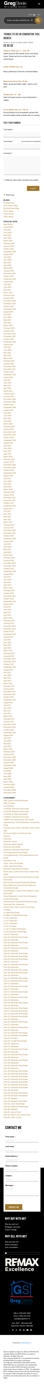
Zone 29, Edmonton (11, 1057)
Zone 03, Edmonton (11, 945)
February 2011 (9, 719)
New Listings (8, 211)
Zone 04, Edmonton (11, 951)
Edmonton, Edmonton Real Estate (16, 850)
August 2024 (8, 282)
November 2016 (10, 533)
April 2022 (7, 355)
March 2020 (8, 424)
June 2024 (8, 287)
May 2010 (7, 744)
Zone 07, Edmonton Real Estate (16, 964)
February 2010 (9, 752)
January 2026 (9, 246)
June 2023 (8, 317)
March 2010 (8, 749)
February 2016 (9, 558)
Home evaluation (11, 1245)
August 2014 (8, 604)
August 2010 (8, 735)
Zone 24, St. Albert (11, 1038)
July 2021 (7, 380)
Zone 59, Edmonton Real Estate (16, 1096)
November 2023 (10, 304)
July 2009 (7, 771)
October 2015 (9, 569)
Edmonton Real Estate (12, 847)
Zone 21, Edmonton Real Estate (16, 1027)
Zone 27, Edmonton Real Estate (16, 1049)
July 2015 (7, 577)
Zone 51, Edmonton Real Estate (16, 1076)
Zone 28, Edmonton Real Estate (16, 1055)
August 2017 (8, 509)
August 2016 (8, 541)
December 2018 (10, 465)
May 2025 (7, 263)
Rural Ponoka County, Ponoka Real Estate (20, 882)
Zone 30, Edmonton (11, 1063)
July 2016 (7, 544)
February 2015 (9, 590)
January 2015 (9, 593)
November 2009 (10, 760)
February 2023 (9, 328)
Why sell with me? (12, 1242)
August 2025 (8, 254)
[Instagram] (20, 1329)
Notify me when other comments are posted (21, 180)
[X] (16, 1329)
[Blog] (31, 1329)
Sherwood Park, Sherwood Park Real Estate (20, 902)
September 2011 (10, 700)
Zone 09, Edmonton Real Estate (16, 973)
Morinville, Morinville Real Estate (16, 869)
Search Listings (11, 1230)
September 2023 (10, 309)
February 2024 (9, 295)
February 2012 (9, 686)
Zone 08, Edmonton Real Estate (16, 970)
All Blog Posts (9, 203)
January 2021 (9, 396)
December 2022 (10, 334)
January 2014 (9, 623)
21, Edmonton (9, 806)
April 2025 (7, 265)
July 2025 (7, 257)
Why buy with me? (12, 1224)
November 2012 (10, 662)
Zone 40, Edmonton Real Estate (16, 1074)
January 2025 (9, 271)
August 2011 (8, 703)
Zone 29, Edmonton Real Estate (16, 1060)
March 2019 (8, 457)
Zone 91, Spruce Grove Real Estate (17, 1115)
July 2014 (7, 607)
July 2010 (7, 738)
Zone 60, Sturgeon (11, 1098)
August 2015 (8, 574)
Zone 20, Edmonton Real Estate (16, 1022)
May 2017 (7, 517)
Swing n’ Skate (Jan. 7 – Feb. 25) (16, 51)
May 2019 (7, 451)
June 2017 (8, 514)
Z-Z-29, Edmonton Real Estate (15, 932)
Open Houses (9, 214)
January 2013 (9, 656)
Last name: (9, 1146)
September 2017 (10, 506)
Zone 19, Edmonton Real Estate (16, 1016)
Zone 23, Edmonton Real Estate (16, 1035)
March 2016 (8, 555)
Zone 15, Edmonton (11, 1000)
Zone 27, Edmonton (11, 1046)
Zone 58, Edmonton (11, 1090)
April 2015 (7, 585)
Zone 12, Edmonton (11, 984)
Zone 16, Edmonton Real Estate (16, 1008)
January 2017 (9, 528)
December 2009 (10, 757)
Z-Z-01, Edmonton (10, 918)
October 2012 (9, 664)
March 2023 (8, 325)
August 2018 (8, 476)
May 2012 (7, 678)
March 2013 (8, 651)
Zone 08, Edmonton (11, 967)
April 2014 (7, 615)
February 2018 (9, 492)
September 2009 (10, 765)
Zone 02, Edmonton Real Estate (16, 943)
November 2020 (10, 402)
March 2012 (8, 683)
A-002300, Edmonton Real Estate (16, 809)
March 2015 (8, 588)
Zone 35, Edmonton (11, 1068)
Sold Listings (8, 216)
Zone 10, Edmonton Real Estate (16, 978)
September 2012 (10, 667)
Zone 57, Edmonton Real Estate (16, 1087)
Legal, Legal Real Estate (13, 866)
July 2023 (7, 314)
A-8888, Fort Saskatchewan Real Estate (19, 820)
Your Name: (8, 129)
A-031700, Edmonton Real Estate (16, 811)
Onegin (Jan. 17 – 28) (12, 94)
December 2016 (10, 530)
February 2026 (9, 243)
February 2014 (9, 621)
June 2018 (8, 481)
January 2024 (9, 298)
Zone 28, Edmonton (11, 1052)
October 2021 (9, 372)
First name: (10, 1137)
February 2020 (9, 427)
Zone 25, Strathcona (11, 1044)
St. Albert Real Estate (12, 913)
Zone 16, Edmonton (11, 1005)
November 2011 (10, 694)
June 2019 (8, 448)
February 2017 (9, 525)
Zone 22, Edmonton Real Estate (16, 1033)
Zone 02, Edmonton (11, 940)
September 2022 (10, 342)
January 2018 (9, 495)
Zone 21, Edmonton (11, 1025)
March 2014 (8, 618)
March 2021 (8, 391)
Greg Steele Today (11, 205)
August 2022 (8, 345)
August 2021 (8, 377)
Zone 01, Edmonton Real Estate (16, 937)
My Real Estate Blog (11, 208)
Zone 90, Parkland (11, 1109)
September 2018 (10, 473)
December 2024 (10, 273)
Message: (9, 1185)
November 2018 (10, 468)
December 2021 (10, 366)
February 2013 (9, 653)
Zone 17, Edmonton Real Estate (16, 1011)
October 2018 (9, 470)
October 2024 (9, 276)
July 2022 (7, 347)
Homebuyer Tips (10, 861)
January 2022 (9, 364)
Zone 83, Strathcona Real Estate (16, 1107)
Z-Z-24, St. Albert (10, 926)
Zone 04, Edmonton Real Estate (16, 953)
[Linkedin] (23, 1329)
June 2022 (8, 350)
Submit (33, 188)
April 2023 (7, 323)
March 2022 (8, 358)
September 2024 (10, 279)
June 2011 (7, 708)
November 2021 (10, 369)
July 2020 (7, 413)
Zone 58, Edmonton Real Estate (16, 1093)
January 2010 (9, 754)
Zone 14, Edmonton (11, 994)
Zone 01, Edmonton (11, 934)
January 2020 (9, 429)
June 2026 (8, 233)
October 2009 (9, 763)
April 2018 (7, 487)
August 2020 (8, 410)
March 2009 (8, 782)
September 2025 (10, 252)
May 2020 (7, 418)
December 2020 (10, 399)
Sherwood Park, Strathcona (14, 904)
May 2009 (7, 776)
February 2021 (9, 394)
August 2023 (8, 312)
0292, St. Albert (9, 803)
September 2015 (10, 571)
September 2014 (10, 601)
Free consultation (11, 1247)
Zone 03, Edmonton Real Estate (16, 948)
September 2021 (10, 375)
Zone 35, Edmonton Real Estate (16, 1071)
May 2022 (7, 353)
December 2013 (10, 626)
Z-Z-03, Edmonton (10, 921)
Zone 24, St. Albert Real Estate (15, 1041)
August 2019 (8, 443)
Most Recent (8, 224)
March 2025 (8, 268)
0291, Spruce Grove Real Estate (16, 800)
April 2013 (7, 648)
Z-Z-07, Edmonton (10, 923)
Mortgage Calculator (12, 1227)
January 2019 (9, 462)
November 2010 (10, 727)
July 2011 (7, 705)
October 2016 (9, 536)
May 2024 (7, 290)
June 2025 (8, 260)
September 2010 (10, 733)
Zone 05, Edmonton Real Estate (16, 956)
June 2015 (8, 580)
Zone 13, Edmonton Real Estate (16, 992)
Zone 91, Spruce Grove (12, 1112)
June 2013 (8, 642)
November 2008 (10, 793)
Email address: (11, 1156)
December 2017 (10, 498)
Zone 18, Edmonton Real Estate (16, 1014)
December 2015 (10, 563)
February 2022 (9, 361)
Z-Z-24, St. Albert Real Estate (15, 929)
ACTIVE (30, 14)
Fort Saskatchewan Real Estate (15, 852)
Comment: (8, 153)
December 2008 (10, 790)
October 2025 (9, 249)
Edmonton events (10, 841)
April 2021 (7, 388)
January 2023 (9, 331)
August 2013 (8, 637)
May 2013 (7, 645)
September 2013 (10, 634)
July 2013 (7, 640)
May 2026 (7, 235)
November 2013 (10, 629)
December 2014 (10, 596)
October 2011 (9, 697)
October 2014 (9, 599)
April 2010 (7, 746)
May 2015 (7, 582)
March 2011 (8, 716)
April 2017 (7, 519)
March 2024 (8, 293)
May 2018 (7, 484)
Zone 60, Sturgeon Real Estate (15, 1101)
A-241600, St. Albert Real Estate (16, 814)
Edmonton (7, 839)
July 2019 (7, 446)
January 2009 (9, 787)
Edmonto (7, 836)
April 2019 (7, 454)
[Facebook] (12, 1329)
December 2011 (10, 692)
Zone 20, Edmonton (11, 1019)
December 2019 (10, 432)
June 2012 (8, 675)
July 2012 (7, 672)
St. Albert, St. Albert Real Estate (15, 915)
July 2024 (7, 284)
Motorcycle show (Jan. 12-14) (15, 81)
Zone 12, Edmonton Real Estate (16, 986)
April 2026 (7, 238)
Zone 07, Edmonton (11, 962)
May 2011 (7, 711)
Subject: (8, 1176)
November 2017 (10, 500)
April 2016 (7, 552)
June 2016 (8, 547)
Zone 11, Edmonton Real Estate (16, 981)
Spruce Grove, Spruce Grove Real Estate (19, 907)
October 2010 (9, 730)
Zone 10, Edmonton (11, 975)
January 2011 (9, 722)
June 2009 (8, 774)
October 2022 (9, 339)
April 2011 (7, 713)
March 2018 (8, 489)
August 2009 (8, 768)
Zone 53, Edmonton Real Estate (16, 1079)
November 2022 (10, 336)
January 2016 (9, 560)
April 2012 (7, 681)
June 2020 (8, 416)
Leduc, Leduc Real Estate (13, 863)
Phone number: (11, 1166)
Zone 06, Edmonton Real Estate (16, 959)
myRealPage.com (25, 1343)
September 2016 (10, 539)
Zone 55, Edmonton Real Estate (16, 1082)
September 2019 (10, 440)
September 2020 (10, 407)
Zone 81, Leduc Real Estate (14, 1104)
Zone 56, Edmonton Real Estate (16, 1085)
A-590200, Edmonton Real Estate (16, 817)
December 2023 (10, 301)
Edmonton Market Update (13, 844)
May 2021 (7, 386)
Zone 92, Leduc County (12, 1117)
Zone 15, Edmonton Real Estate (16, 1003)
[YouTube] (27, 1329)
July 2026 (7, 230)
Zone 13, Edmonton (11, 989)
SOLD (38, 14)
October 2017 (9, 503)
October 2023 (9, 306)
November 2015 (10, 566)
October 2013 (9, 631)
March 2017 (8, 522)
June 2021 (8, 383)
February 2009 (9, 784)
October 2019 (9, 437)
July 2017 (7, 511)
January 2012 (9, 689)
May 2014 (7, 612)
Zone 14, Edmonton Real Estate (16, 997)
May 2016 (7, 549)
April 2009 (7, 779)
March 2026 (8, 241)
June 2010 (8, 741)
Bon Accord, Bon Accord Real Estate (17, 833)
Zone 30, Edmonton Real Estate (16, 1066)
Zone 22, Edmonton (11, 1030)
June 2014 (8, 610)
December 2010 (10, 724)
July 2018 (7, 478)
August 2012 (8, 670)
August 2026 (8, 227)
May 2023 (7, 320)
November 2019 (10, 435)
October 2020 (9, 405)
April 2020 (7, 421)
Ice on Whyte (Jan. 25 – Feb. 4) (16, 110)
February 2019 (9, 459)
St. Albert (7, 910)
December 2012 (10, 659)
